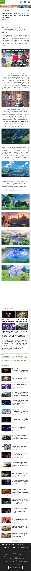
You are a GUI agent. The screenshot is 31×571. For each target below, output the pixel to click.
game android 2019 (6, 360)
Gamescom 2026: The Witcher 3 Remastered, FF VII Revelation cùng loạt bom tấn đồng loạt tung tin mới (15, 337)
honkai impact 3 (23, 356)
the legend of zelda (10, 356)
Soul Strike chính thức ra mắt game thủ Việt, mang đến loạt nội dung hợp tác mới (8, 332)
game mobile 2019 (16, 359)
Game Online (12, 550)
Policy (19, 564)
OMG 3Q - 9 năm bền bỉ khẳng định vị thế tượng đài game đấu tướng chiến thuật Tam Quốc (20, 411)
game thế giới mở (5, 357)
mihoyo (18, 360)
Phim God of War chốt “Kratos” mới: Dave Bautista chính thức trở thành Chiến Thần (19, 519)
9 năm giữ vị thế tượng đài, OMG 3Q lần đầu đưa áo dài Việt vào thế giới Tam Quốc (20, 535)
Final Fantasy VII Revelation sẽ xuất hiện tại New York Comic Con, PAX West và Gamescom (19, 446)
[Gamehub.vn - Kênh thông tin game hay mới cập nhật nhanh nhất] (2, 1)
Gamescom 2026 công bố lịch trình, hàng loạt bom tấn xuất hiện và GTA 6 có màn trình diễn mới (14, 348)
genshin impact (23, 360)
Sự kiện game (7, 547)
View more (15, 541)
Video (28, 544)
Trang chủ (4, 544)
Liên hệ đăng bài (16, 567)
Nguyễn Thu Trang (5, 19)
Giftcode (11, 544)
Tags (3, 354)
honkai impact (17, 356)
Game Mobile (24, 547)
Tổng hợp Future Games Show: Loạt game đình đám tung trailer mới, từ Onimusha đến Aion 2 (8, 320)
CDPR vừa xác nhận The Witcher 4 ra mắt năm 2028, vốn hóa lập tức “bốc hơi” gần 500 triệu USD (21, 332)
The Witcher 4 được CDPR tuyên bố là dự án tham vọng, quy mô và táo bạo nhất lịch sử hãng (20, 419)
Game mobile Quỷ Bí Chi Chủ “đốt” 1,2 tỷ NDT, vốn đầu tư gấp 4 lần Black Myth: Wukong (20, 473)
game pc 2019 (13, 360)
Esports (20, 550)
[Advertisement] (15, 294)
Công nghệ (16, 547)
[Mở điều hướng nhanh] (28, 10)
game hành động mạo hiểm (15, 357)
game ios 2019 (23, 359)
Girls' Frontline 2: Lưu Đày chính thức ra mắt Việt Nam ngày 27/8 (21, 320)
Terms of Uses (14, 564)
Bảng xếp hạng (20, 544)
